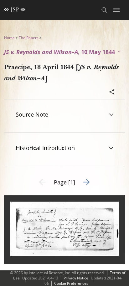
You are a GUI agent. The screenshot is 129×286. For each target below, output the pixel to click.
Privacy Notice (76, 278)
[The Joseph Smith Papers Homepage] (15, 10)
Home (9, 37)
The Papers (29, 37)
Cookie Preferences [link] (71, 283)
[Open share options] (112, 92)
